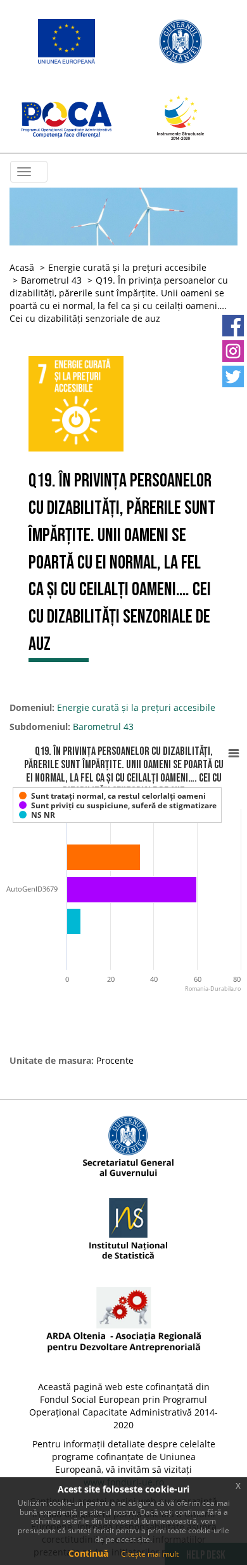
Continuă (88, 1553)
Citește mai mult (150, 1553)
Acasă (22, 267)
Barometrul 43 (51, 280)
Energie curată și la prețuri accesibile (127, 267)
